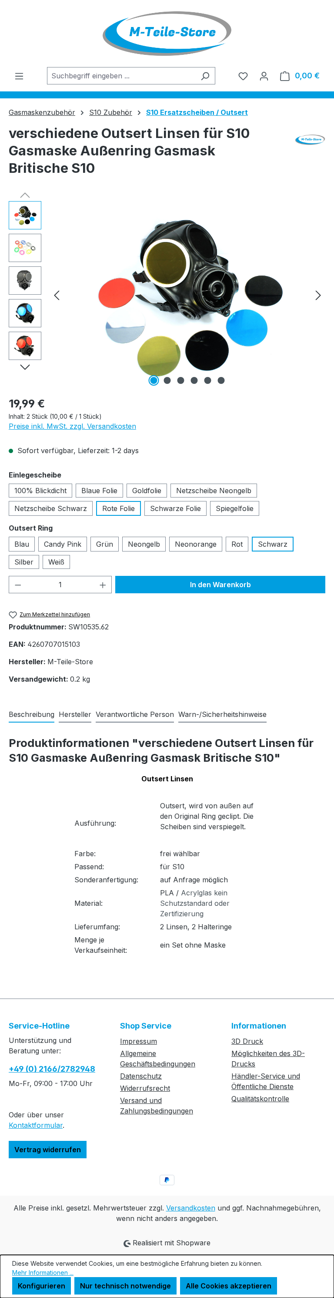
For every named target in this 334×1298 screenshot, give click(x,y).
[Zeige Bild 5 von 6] (207, 380)
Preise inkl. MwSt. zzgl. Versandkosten (72, 426)
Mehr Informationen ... (42, 1272)
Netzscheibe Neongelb (213, 490)
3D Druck (247, 1041)
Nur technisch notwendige (125, 1285)
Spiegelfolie (235, 508)
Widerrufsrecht (145, 1088)
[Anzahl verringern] (18, 584)
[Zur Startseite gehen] (167, 33)
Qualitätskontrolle (260, 1098)
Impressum (138, 1041)
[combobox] (121, 75)
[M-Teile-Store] (310, 154)
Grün (104, 544)
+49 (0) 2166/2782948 (52, 1068)
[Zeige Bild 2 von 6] (167, 380)
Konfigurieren (41, 1285)
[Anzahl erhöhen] (103, 584)
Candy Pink (62, 544)
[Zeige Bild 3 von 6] (180, 380)
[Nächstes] (318, 294)
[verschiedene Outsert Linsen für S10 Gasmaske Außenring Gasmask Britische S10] (187, 294)
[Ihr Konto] (264, 75)
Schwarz (272, 544)
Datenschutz (141, 1076)
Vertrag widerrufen (47, 1149)
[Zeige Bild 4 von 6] (194, 380)
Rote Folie (118, 508)
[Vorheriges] (56, 294)
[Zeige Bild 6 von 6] (221, 380)
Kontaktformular (36, 1125)
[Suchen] (205, 75)
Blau (21, 544)
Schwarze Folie (175, 508)
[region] (167, 294)
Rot (237, 544)
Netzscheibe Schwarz (50, 508)
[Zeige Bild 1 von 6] (153, 380)
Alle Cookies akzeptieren (228, 1285)
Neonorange (196, 544)
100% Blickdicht (40, 490)
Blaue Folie (99, 490)
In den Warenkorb (220, 584)
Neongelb (144, 544)
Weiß (56, 562)
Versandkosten (190, 1208)
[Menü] (19, 75)
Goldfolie (146, 490)
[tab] (31, 715)
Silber (23, 562)
